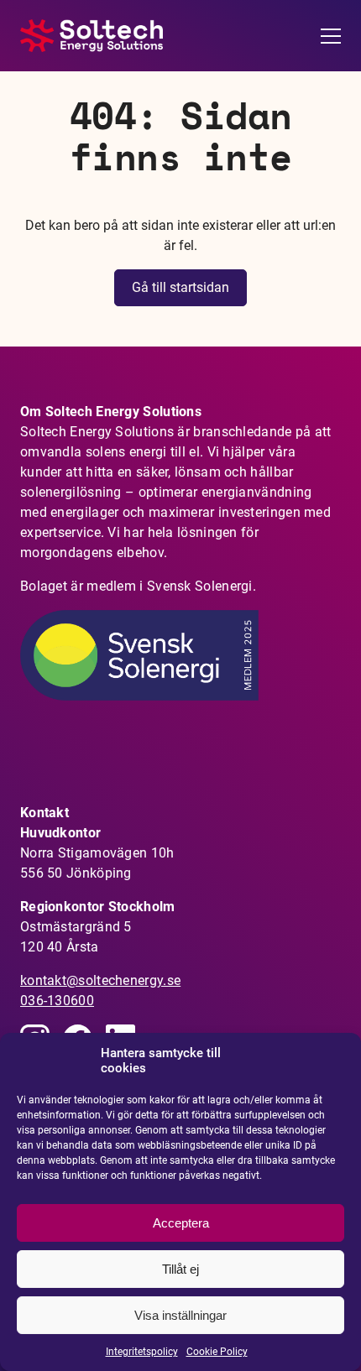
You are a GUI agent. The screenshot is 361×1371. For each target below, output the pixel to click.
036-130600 (57, 1001)
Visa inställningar (180, 1315)
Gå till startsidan (180, 287)
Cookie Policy (217, 1352)
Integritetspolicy (142, 1352)
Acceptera (181, 1223)
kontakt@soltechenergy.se (100, 980)
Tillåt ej (180, 1269)
